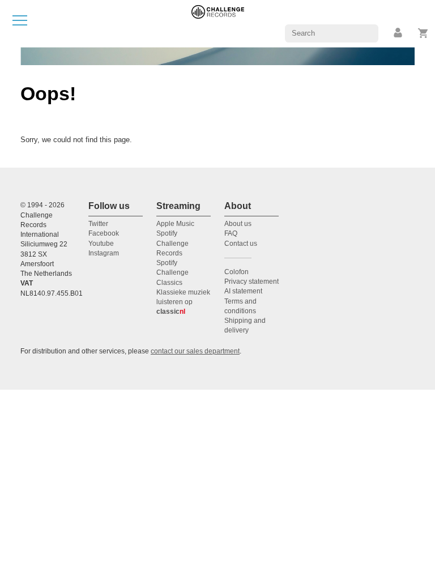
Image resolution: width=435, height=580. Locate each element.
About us (237, 223)
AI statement (243, 291)
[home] (217, 23)
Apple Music (175, 223)
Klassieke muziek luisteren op (183, 302)
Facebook (103, 233)
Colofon (236, 271)
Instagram (103, 253)
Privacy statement (251, 281)
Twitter (98, 223)
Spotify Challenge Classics (172, 272)
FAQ (230, 233)
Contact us (240, 243)
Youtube (101, 243)
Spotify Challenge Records (172, 243)
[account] (399, 33)
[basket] (423, 33)
